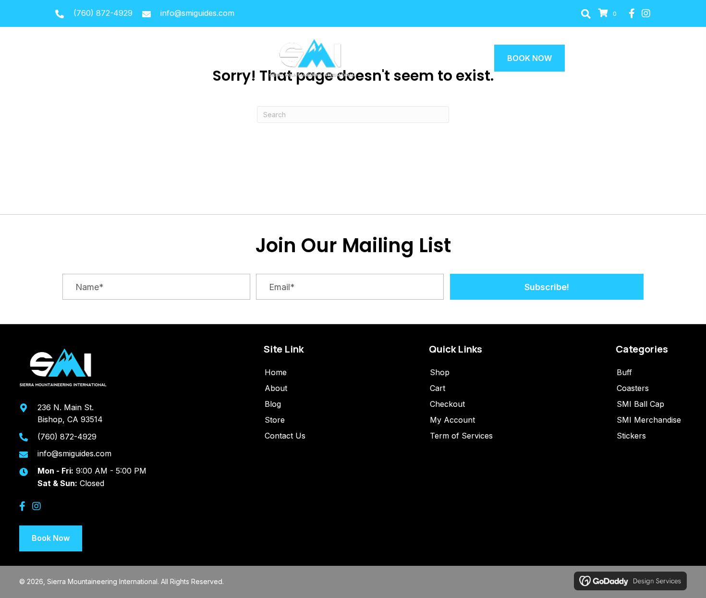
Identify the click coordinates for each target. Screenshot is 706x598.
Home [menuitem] (276, 372)
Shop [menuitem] (440, 372)
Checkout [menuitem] (447, 404)
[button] (586, 13)
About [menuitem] (276, 388)
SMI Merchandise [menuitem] (649, 420)
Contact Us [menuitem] (285, 435)
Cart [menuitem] (437, 388)
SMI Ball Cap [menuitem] (640, 404)
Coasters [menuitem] (633, 388)
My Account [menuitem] (452, 420)
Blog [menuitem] (273, 404)
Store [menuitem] (275, 420)
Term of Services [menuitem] (461, 435)
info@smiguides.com (197, 13)
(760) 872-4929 (103, 13)
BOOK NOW (529, 58)
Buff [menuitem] (624, 372)
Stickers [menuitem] (631, 435)
